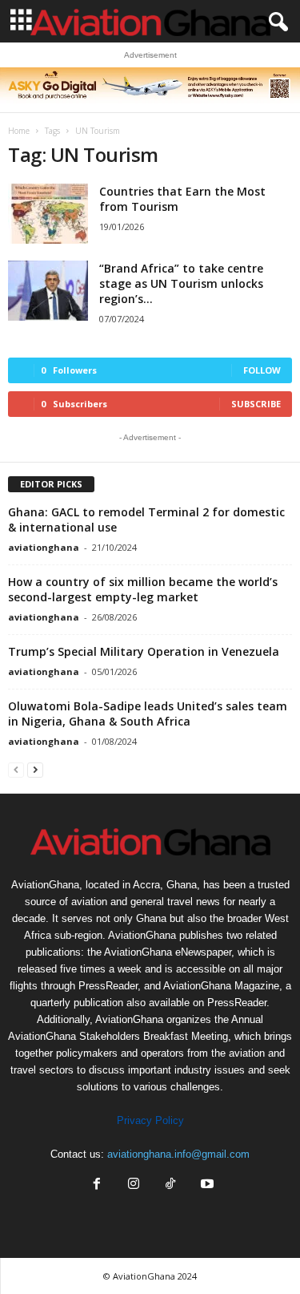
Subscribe (256, 404)
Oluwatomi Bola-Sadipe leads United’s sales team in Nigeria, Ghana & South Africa (147, 713)
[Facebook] (96, 1185)
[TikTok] (170, 1185)
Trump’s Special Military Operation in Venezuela (143, 651)
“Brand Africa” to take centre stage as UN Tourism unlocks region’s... (181, 283)
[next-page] (35, 769)
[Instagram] (133, 1185)
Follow (262, 370)
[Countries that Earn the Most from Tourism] (48, 214)
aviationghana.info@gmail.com (178, 1154)
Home (19, 130)
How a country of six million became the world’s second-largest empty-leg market (143, 589)
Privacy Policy (150, 1120)
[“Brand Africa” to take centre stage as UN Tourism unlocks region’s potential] (48, 291)
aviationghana (43, 547)
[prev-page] (16, 769)
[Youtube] (205, 1185)
